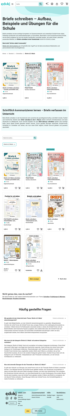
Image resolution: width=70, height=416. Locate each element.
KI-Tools (20, 405)
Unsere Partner (36, 397)
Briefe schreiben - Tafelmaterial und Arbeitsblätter (31, 220)
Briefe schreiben (53, 219)
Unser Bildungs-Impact (24, 399)
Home (4, 53)
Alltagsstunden (30, 266)
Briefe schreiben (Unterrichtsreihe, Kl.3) (33, 261)
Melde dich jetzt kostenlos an (11, 46)
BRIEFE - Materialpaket (11, 260)
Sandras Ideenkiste (30, 89)
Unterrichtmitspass (9, 264)
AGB (58, 397)
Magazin (20, 395)
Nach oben (63, 279)
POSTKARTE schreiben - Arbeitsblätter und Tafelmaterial (11, 220)
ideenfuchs (51, 223)
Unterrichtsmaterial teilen (39, 395)
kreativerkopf (7, 225)
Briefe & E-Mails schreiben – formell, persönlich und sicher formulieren (11, 88)
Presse (20, 401)
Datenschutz (60, 399)
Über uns (20, 397)
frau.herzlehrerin (51, 93)
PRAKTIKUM (29, 88)
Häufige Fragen (51, 395)
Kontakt (49, 397)
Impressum (60, 395)
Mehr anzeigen (34, 279)
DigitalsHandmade (8, 93)
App (19, 403)
